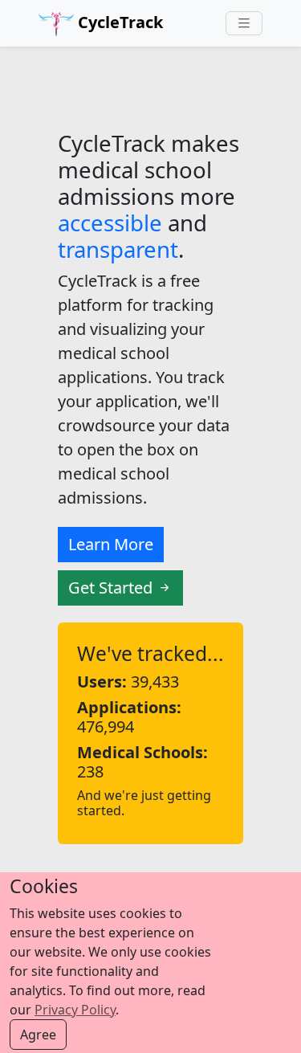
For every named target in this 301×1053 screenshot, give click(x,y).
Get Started (112, 587)
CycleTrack (118, 22)
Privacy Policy (75, 1009)
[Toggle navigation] (244, 23)
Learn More (110, 544)
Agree (38, 1034)
